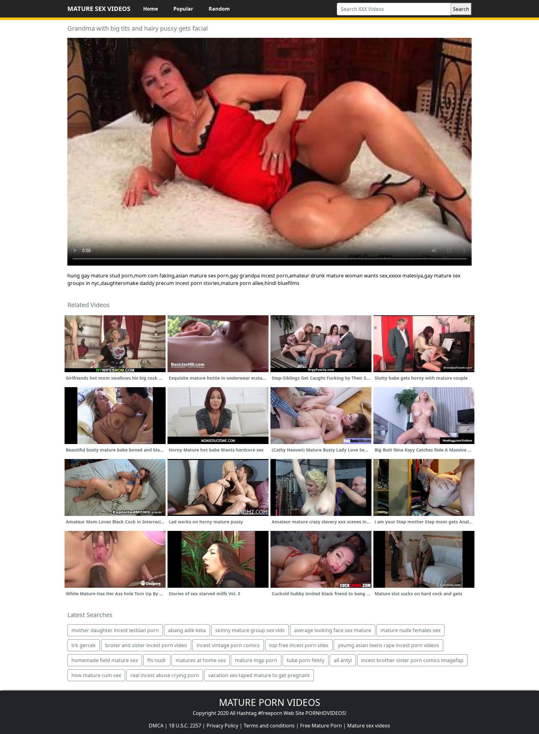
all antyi (343, 660)
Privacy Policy (222, 725)
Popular (183, 8)
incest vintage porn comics (228, 645)
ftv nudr (156, 660)
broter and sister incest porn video (146, 645)
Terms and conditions (269, 725)
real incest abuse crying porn (164, 675)
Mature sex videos (368, 725)
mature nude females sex (410, 630)
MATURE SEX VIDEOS (98, 8)
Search (461, 9)
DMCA (156, 725)
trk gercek (83, 645)
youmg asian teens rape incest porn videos (388, 645)
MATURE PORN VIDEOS (269, 702)
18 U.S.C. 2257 (185, 725)
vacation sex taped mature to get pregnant (259, 675)
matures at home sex (201, 660)
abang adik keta (187, 630)
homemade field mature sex (104, 660)
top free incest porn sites (298, 645)
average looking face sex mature (332, 630)
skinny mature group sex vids (250, 630)
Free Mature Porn (321, 725)
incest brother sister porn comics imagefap (412, 660)
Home (150, 8)
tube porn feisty (305, 660)
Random (219, 8)
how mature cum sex (96, 675)
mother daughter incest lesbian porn (115, 630)
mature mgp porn (256, 660)
